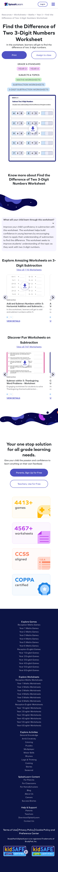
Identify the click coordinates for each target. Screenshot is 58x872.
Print (14, 55)
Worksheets (20, 14)
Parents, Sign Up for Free (29, 472)
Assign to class (43, 55)
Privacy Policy (26, 830)
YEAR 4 (34, 68)
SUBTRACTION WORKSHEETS (28, 84)
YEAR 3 (22, 68)
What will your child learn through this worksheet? (28, 219)
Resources (7, 14)
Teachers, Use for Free (29, 484)
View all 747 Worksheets (29, 346)
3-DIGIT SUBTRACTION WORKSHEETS (28, 89)
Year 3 (40, 14)
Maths (31, 14)
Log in (42, 4)
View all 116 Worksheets (29, 269)
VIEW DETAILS (13, 321)
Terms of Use (10, 830)
